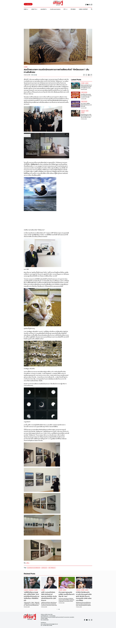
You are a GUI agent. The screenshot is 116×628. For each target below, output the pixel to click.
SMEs (25, 9)
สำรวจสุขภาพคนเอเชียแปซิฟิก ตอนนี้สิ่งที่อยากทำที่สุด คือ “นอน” (67, 594)
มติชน (27, 563)
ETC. (65, 9)
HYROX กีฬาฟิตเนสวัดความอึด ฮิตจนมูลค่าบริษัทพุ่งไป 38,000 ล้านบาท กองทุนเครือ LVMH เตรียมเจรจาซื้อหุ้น (84, 596)
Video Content (83, 9)
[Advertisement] (58, 19)
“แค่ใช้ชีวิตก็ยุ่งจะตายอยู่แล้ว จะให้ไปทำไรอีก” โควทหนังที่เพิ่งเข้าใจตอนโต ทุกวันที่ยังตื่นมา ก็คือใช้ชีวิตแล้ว (31, 596)
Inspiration (31, 590)
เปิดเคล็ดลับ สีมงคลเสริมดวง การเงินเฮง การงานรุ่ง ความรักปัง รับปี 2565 (86, 96)
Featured (83, 110)
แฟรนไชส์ (43, 9)
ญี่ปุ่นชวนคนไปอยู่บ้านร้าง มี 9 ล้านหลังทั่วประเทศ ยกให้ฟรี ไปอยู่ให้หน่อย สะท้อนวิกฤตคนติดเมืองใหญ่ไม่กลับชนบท (86, 87)
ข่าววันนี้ (25, 67)
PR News (73, 9)
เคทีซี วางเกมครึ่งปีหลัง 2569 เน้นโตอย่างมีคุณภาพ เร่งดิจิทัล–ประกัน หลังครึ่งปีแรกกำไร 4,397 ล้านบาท (49, 596)
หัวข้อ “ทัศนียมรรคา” (52, 567)
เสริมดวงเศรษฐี (84, 92)
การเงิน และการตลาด (55, 9)
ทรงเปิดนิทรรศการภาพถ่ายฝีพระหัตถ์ (33, 567)
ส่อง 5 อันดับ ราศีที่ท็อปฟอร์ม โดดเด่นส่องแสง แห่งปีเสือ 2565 (86, 105)
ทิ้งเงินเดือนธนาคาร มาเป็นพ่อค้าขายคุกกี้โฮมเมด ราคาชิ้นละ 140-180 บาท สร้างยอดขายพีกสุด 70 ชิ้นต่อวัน (86, 116)
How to (33, 9)
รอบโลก (86, 83)
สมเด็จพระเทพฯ (44, 567)
